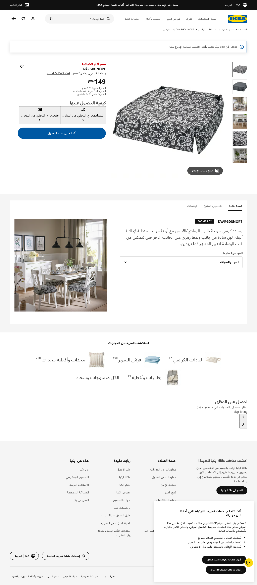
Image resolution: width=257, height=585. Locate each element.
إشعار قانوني (53, 576)
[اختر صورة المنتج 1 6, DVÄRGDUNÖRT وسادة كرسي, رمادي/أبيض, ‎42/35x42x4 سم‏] (240, 69)
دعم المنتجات (108, 576)
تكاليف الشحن (84, 94)
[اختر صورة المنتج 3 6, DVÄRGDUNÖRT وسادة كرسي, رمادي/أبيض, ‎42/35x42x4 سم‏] (240, 104)
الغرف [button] (189, 19)
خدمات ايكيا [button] (132, 19)
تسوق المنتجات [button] (207, 19)
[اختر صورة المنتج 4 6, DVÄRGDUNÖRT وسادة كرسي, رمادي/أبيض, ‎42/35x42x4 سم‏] (240, 121)
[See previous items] (243, 417)
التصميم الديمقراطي (77, 477)
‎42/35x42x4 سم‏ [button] (58, 73)
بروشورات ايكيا (122, 508)
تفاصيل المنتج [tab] (213, 205)
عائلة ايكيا (124, 477)
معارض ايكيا (123, 492)
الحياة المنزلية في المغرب (115, 523)
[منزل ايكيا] (237, 19)
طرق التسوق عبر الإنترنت (115, 515)
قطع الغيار (170, 492)
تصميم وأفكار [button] (152, 19)
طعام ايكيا (124, 485)
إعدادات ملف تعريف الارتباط (226, 569)
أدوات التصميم (121, 500)
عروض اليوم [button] (173, 19)
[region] (168, 120)
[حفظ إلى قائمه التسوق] (22, 66)
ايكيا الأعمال (123, 469)
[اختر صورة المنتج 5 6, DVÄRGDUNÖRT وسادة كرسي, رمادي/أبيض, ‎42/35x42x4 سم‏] (240, 138)
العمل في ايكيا (81, 500)
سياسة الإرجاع (168, 485)
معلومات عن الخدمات (163, 469)
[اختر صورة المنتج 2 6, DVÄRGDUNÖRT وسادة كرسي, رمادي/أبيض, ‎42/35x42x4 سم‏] (240, 86)
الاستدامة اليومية (79, 485)
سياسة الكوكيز (70, 576)
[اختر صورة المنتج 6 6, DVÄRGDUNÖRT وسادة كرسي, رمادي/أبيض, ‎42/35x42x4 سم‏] (240, 155)
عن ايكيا (84, 469)
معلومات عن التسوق (164, 477)
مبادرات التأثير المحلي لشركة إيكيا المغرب (113, 533)
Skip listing (240, 412)
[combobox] (84, 19)
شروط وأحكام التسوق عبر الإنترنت (26, 576)
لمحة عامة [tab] (235, 205)
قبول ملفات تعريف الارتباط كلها (224, 559)
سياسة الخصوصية (89, 576)
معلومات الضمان (166, 500)
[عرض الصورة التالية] (119, 120)
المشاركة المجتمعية (78, 492)
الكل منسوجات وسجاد (97, 377)
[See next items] (243, 424)
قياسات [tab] (192, 205)
